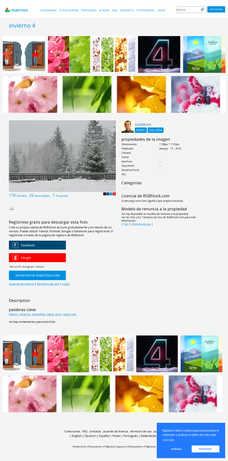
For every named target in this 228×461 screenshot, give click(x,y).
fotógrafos (145, 10)
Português (130, 436)
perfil (140, 130)
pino (58, 314)
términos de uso (141, 224)
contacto (127, 10)
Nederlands (148, 436)
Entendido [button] (205, 448)
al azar (104, 10)
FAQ (114, 10)
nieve (50, 314)
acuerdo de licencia (115, 431)
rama (66, 314)
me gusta (61, 196)
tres (73, 314)
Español (104, 436)
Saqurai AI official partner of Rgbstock (136, 446)
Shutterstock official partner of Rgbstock (93, 446)
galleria (155, 130)
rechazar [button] (176, 448)
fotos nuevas (69, 10)
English (77, 436)
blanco (13, 314)
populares (88, 10)
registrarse (216, 9)
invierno (24, 314)
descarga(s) (42, 196)
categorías (48, 10)
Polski (116, 436)
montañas (38, 314)
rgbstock (20, 10)
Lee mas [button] (168, 439)
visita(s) (22, 196)
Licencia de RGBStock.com (145, 196)
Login (161, 10)
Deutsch (90, 436)
